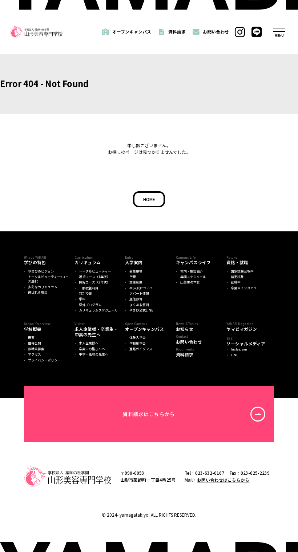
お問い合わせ (216, 31)
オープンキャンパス (131, 31)
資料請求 (177, 31)
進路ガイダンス (140, 349)
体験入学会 (137, 338)
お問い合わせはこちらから (223, 480)
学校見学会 (137, 343)
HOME (149, 199)
